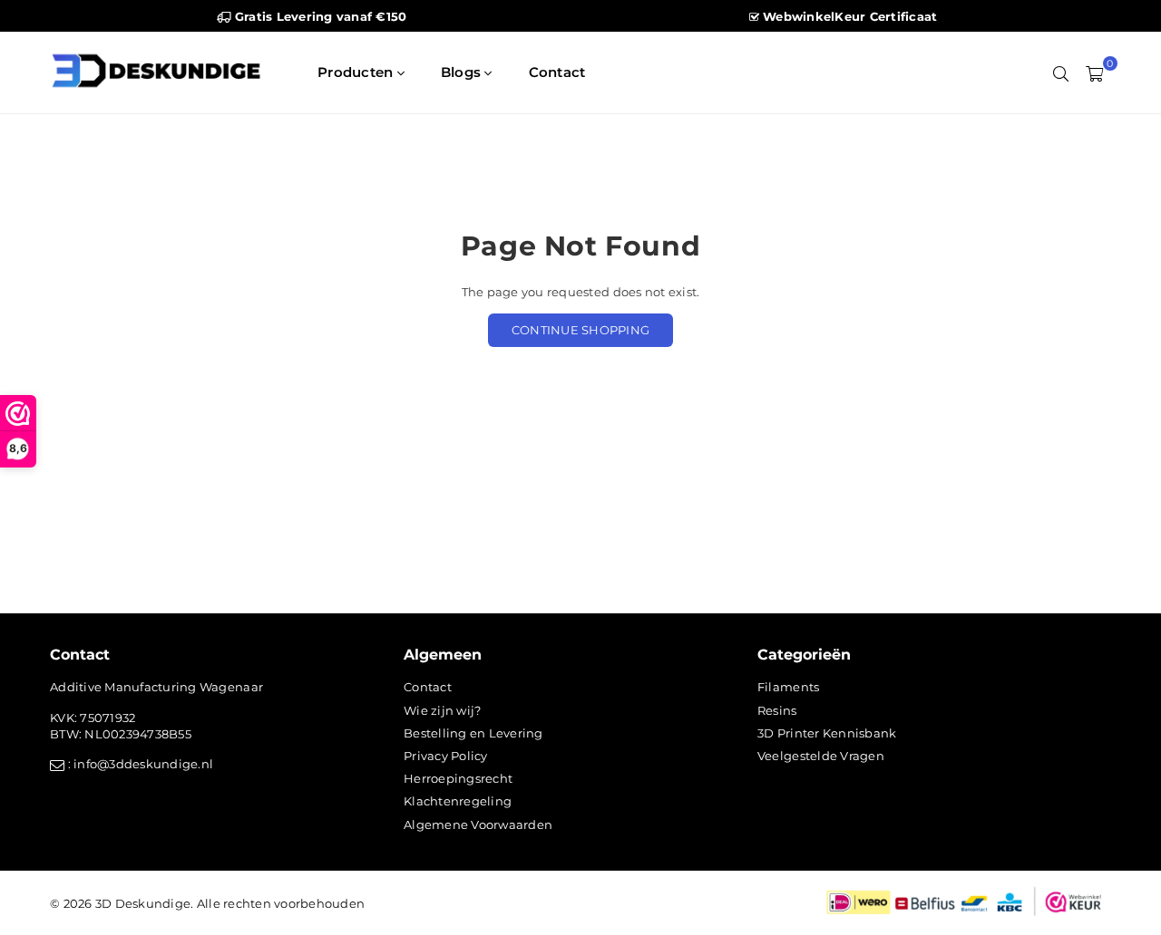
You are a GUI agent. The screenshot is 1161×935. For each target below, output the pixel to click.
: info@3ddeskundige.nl (138, 764)
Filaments (788, 687)
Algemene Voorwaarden (478, 824)
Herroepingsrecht (458, 778)
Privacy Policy (446, 755)
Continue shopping (580, 330)
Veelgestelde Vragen (820, 755)
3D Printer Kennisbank (826, 733)
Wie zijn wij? (442, 710)
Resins (777, 710)
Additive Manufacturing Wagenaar (156, 687)
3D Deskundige (142, 903)
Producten (357, 72)
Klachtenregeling (458, 801)
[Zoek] (1061, 72)
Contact (557, 72)
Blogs (463, 72)
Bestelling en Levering (473, 733)
